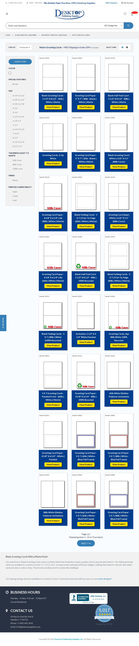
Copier (15, 196)
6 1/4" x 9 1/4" (19, 129)
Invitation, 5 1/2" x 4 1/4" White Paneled (86, 335)
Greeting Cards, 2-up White (53, 157)
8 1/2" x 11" (17, 146)
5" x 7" (15, 125)
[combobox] (69, 25)
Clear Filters (20, 62)
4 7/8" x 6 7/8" (19, 104)
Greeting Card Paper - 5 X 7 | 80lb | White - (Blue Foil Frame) (119, 515)
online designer (104, 579)
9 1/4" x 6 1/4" (19, 142)
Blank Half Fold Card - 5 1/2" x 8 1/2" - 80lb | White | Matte (119, 98)
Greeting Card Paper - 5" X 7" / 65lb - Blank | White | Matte (86, 158)
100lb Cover (18, 169)
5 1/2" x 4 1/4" (19, 117)
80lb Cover (17, 164)
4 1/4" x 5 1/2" (19, 96)
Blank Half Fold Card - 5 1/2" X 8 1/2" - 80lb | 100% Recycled (86, 277)
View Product (53, 107)
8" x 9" (15, 138)
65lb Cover (17, 160)
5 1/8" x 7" (17, 121)
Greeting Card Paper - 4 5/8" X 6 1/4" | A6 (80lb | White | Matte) (53, 218)
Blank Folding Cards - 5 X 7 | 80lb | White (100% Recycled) (53, 337)
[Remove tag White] (10, 73)
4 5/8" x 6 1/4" (19, 100)
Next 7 (85, 543)
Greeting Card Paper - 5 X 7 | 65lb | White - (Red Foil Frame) (86, 515)
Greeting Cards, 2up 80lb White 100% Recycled (119, 337)
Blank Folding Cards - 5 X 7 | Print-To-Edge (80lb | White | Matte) (119, 277)
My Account (128, 3)
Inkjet (15, 192)
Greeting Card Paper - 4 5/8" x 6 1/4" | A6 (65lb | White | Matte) (53, 277)
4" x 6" (15, 108)
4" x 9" (15, 112)
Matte (15, 180)
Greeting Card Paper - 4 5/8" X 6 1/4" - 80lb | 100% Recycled (86, 396)
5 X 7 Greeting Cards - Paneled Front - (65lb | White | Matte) (53, 396)
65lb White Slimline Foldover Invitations (119, 395)
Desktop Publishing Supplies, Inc (68, 639)
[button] (3, 323)
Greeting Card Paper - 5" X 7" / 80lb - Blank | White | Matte (86, 98)
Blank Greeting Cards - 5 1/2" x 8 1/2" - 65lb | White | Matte (53, 98)
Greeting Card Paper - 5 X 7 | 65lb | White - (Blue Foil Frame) (86, 456)
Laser (15, 200)
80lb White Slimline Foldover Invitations (53, 514)
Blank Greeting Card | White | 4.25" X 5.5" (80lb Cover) (119, 158)
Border (15, 84)
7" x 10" (16, 134)
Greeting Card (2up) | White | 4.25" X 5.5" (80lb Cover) (118, 218)
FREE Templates (111, 3)
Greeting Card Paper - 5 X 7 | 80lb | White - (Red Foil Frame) (119, 456)
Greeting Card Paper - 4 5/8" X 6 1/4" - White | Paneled (53, 456)
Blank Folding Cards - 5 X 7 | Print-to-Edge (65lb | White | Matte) (86, 218)
